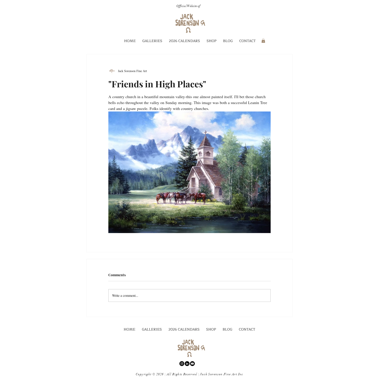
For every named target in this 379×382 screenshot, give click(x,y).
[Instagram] (181, 363)
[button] (152, 41)
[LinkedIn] (187, 363)
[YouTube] (192, 363)
